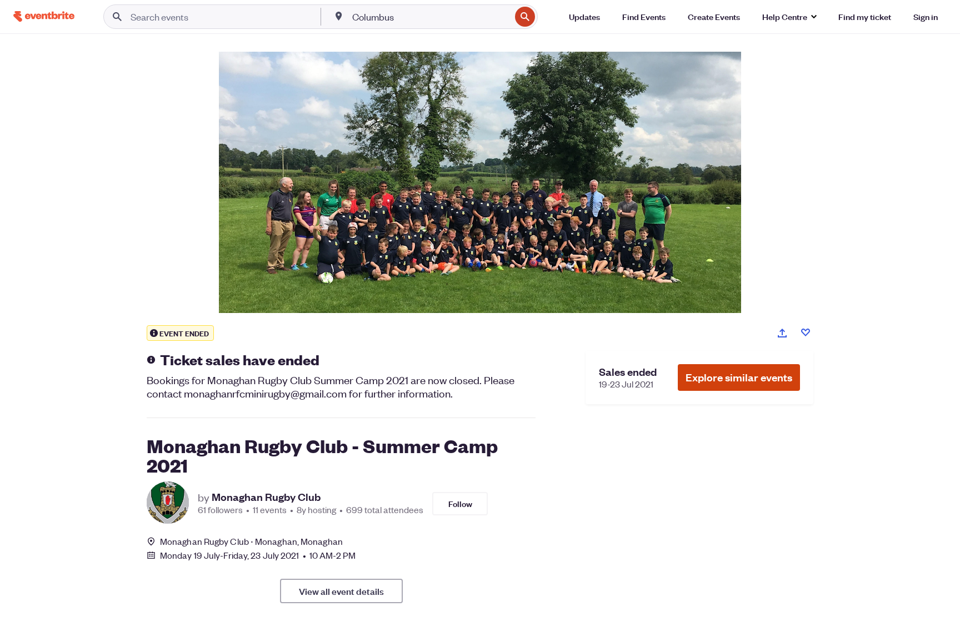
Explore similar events (739, 377)
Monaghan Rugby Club (266, 497)
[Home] (43, 16)
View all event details (341, 591)
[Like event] (805, 332)
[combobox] (430, 16)
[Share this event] (782, 333)
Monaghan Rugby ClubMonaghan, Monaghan (251, 541)
